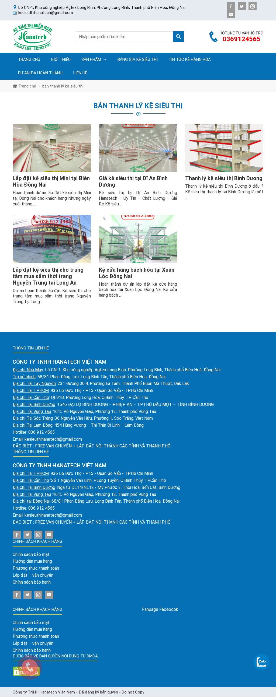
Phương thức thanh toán (36, 568)
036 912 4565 (41, 432)
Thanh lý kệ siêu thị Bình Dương (224, 178)
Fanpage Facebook (160, 609)
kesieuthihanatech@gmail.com (53, 439)
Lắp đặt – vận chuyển (33, 575)
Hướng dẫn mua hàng (32, 561)
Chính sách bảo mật (31, 554)
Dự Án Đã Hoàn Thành (40, 73)
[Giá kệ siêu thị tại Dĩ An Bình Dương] (138, 148)
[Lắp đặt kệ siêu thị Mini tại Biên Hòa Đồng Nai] (52, 148)
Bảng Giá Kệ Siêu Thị (138, 59)
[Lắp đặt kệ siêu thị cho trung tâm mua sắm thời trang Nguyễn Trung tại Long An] (52, 239)
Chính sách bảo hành (32, 582)
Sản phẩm (91, 59)
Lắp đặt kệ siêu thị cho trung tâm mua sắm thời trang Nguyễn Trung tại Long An (48, 276)
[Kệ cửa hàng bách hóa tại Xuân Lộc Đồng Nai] (138, 239)
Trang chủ (29, 59)
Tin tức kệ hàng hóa (189, 59)
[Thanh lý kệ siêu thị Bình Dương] (224, 148)
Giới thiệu (61, 59)
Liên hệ (80, 73)
